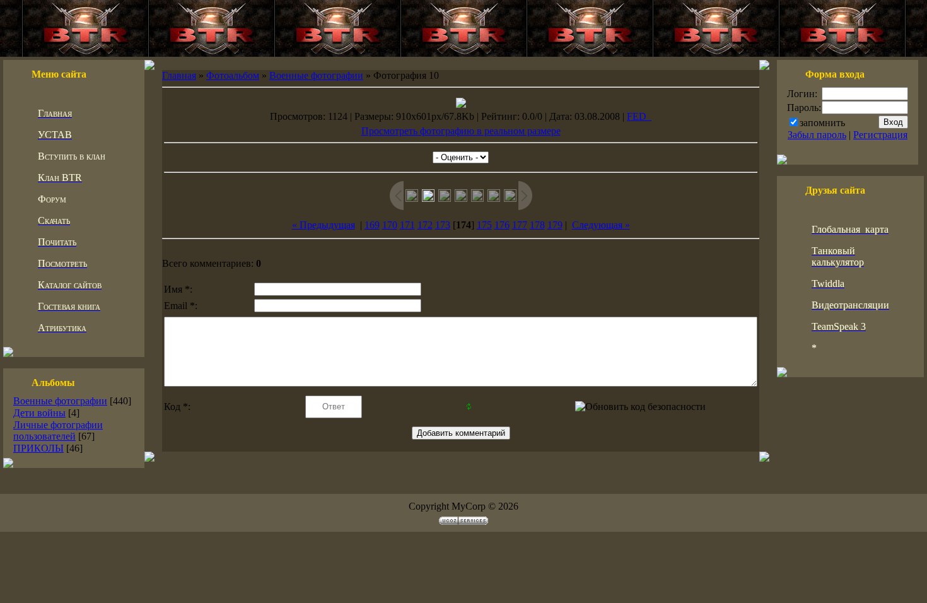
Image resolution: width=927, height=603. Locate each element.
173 (442, 225)
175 (484, 225)
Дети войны (39, 412)
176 (502, 225)
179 (555, 225)
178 (537, 225)
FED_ (639, 116)
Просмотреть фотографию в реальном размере (461, 131)
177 (519, 225)
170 (389, 225)
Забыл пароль (817, 134)
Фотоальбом (232, 75)
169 (372, 225)
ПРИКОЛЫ (38, 448)
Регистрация (880, 134)
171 (407, 225)
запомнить (822, 122)
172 (425, 225)
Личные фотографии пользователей (58, 430)
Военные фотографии (60, 400)
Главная (179, 75)
